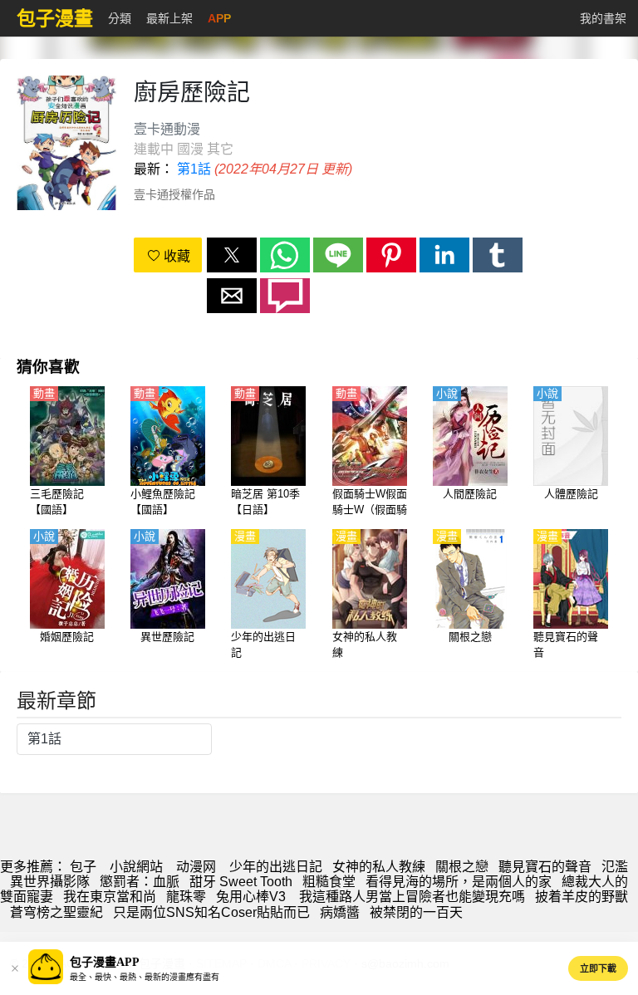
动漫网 (196, 867)
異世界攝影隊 (50, 882)
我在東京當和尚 (109, 897)
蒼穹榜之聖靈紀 (56, 912)
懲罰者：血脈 (139, 882)
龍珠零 (186, 897)
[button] (232, 255)
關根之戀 (461, 867)
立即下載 (598, 968)
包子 (83, 867)
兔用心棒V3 (252, 897)
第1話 (194, 169)
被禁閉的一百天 (416, 912)
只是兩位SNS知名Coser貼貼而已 (211, 912)
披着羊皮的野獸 (581, 897)
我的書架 (603, 18)
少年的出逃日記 (275, 867)
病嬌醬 (340, 912)
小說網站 (136, 867)
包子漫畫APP (105, 962)
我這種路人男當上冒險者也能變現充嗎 (412, 897)
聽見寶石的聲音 (544, 867)
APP (219, 18)
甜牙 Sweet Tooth (240, 882)
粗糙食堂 (329, 882)
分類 (119, 18)
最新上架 (169, 18)
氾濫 (614, 867)
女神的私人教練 (378, 867)
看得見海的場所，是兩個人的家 (459, 882)
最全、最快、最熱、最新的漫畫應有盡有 (144, 977)
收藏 (175, 256)
